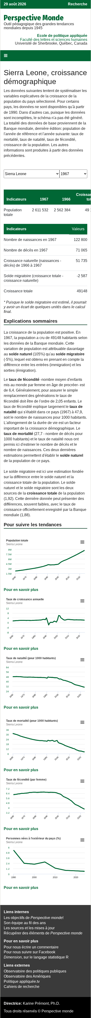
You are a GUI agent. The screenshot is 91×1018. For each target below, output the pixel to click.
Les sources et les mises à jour (29, 928)
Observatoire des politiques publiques (35, 971)
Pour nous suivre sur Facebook (29, 952)
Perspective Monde (34, 17)
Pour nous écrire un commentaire (31, 947)
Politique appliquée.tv (22, 981)
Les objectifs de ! (33, 918)
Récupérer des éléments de (43, 933)
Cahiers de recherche (21, 987)
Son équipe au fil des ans (25, 923)
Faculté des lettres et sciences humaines (53, 40)
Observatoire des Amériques (27, 976)
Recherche (77, 4)
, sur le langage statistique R (36, 957)
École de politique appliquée (62, 36)
